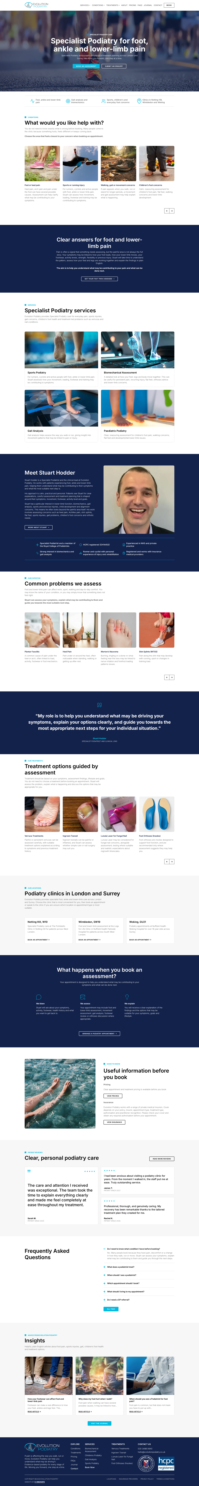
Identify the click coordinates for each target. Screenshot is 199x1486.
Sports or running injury (74, 185)
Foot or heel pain (32, 185)
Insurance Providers (128, 1479)
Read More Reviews (162, 1159)
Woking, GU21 (137, 921)
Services (84, 5)
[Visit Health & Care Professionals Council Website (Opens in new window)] (166, 1464)
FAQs (140, 5)
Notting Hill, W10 (38, 921)
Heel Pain (67, 652)
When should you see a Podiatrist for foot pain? (148, 1400)
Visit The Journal (99, 1423)
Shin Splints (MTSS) (148, 652)
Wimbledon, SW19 (89, 921)
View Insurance (114, 1122)
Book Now (90, 1467)
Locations (111, 1479)
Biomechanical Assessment (120, 372)
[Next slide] (171, 210)
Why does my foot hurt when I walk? (95, 1399)
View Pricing (113, 1096)
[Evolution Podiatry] (38, 5)
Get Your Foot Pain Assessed (98, 279)
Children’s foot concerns (150, 185)
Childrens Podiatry (93, 1455)
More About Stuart (37, 527)
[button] (139, 1249)
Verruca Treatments (34, 836)
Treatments (112, 5)
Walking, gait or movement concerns (118, 185)
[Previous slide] (166, 210)
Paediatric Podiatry (115, 430)
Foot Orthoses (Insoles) (150, 836)
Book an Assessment (86, 66)
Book (169, 5)
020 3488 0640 (145, 1449)
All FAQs (111, 1309)
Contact (158, 5)
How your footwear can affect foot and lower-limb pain (46, 1400)
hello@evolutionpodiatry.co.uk (151, 1452)
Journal (148, 5)
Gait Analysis (35, 430)
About (124, 5)
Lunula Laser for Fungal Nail (114, 836)
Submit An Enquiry (114, 66)
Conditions (97, 5)
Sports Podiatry (37, 372)
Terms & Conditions (165, 1479)
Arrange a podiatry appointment (98, 1034)
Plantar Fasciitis (32, 652)
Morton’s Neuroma (109, 652)
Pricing (132, 5)
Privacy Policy (147, 1479)
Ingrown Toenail (70, 836)
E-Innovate (40, 1482)
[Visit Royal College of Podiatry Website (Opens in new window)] (146, 1463)
